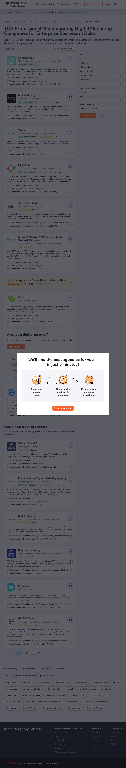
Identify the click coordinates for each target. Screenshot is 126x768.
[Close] (106, 355)
